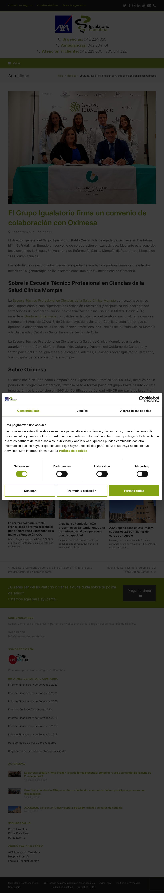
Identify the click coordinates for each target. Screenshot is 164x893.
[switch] (62, 474)
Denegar (30, 490)
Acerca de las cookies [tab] (135, 410)
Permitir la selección (82, 490)
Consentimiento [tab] (28, 410)
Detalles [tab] (82, 410)
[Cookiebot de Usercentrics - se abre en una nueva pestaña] (141, 399)
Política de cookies (72, 450)
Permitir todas (134, 490)
